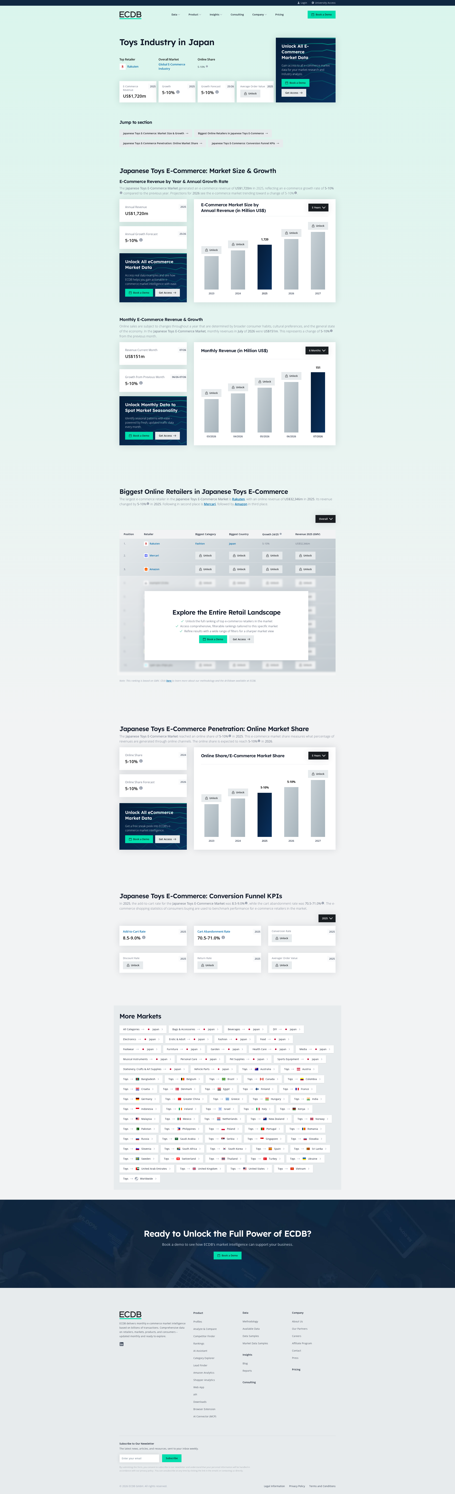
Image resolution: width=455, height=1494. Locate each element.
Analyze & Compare (205, 1329)
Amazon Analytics (203, 1372)
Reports (247, 1370)
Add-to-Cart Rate (134, 931)
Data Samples (251, 1336)
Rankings (198, 1343)
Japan (232, 543)
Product (193, 14)
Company (258, 14)
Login (304, 2)
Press (295, 1358)
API (195, 1394)
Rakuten (132, 66)
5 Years (316, 207)
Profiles (197, 1321)
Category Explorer (204, 1358)
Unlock (252, 93)
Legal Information (274, 1486)
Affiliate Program (302, 1343)
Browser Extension (204, 1409)
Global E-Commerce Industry (172, 66)
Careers (296, 1336)
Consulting (237, 14)
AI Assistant (200, 1350)
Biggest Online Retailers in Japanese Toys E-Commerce (231, 133)
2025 (325, 918)
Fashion (200, 543)
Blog (245, 1363)
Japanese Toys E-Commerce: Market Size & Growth (153, 133)
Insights (214, 14)
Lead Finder (200, 1365)
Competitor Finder (204, 1336)
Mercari (210, 504)
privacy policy (146, 1470)
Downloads (200, 1401)
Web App (198, 1387)
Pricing (279, 14)
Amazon (241, 504)
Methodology (250, 1321)
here (169, 680)
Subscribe (172, 1458)
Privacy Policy (297, 1486)
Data (174, 14)
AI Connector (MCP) (204, 1416)
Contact (296, 1350)
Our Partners (299, 1328)
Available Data (251, 1328)
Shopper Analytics (204, 1380)
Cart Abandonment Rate (213, 931)
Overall (323, 519)
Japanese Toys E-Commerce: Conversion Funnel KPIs (243, 143)
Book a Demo (324, 14)
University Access (325, 2)
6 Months (315, 350)
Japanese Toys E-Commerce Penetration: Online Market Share (160, 143)
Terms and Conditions (322, 1486)
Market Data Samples (255, 1343)
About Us (297, 1321)
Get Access (291, 92)
